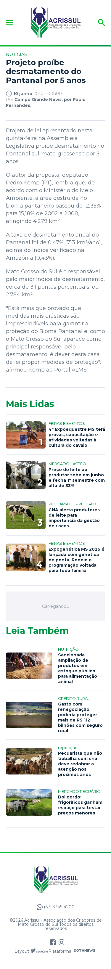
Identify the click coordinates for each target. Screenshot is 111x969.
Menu (11, 22)
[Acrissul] (55, 22)
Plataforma (59, 951)
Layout (22, 951)
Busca (96, 22)
